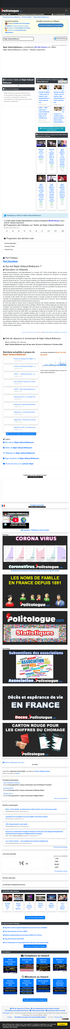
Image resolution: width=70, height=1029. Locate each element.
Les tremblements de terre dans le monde (45, 1008)
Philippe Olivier (8, 794)
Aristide (18, 773)
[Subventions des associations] (35, 666)
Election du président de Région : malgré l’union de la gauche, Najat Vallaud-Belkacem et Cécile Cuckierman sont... (59, 94)
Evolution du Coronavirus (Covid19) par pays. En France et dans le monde (35, 571)
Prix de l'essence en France (20, 1008)
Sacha (48, 771)
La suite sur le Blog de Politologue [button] (35, 946)
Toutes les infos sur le (19, 463)
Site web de (19, 442)
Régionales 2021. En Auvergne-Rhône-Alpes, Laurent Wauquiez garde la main (38, 397)
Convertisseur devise (61, 871)
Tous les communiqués (60, 847)
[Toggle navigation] (66, 10)
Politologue (6, 1013)
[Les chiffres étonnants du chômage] (35, 740)
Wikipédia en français (59, 332)
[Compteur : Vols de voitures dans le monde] (10, 969)
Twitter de (18, 447)
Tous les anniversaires (60, 798)
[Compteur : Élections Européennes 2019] (10, 990)
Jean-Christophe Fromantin (11, 783)
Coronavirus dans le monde (56, 1010)
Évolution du (18, 28)
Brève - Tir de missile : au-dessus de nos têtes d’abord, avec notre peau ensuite (31, 809)
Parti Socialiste (10, 261)
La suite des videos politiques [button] (35, 918)
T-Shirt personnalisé (38, 1010)
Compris (62, 1024)
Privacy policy (58, 1017)
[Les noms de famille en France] (35, 591)
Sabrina (42, 771)
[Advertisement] (35, 4)
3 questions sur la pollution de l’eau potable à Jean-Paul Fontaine (26, 817)
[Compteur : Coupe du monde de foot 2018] (27, 990)
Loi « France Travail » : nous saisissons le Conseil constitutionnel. (26, 841)
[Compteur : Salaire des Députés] (43, 967)
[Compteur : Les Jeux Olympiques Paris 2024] (60, 990)
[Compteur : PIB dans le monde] (60, 967)
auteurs (65, 332)
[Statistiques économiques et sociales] (35, 628)
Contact (9, 1017)
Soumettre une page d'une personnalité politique (30, 1017)
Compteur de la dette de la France (17, 1010)
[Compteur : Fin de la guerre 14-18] (43, 988)
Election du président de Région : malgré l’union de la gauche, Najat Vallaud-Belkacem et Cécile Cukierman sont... (44, 94)
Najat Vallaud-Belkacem (48, 332)
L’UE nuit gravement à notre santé (16, 824)
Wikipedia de (20, 453)
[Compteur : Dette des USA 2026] (27, 967)
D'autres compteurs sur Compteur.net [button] (35, 1000)
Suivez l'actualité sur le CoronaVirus (51, 25)
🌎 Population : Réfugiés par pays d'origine (35, 530)
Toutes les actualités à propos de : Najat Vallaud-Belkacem (52, 129)
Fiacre (37, 771)
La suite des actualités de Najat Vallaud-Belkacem (21, 434)
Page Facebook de (22, 458)
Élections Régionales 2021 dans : (14, 762)
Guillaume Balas (8, 788)
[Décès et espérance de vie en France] (35, 703)
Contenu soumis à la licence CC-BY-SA (29, 332)
